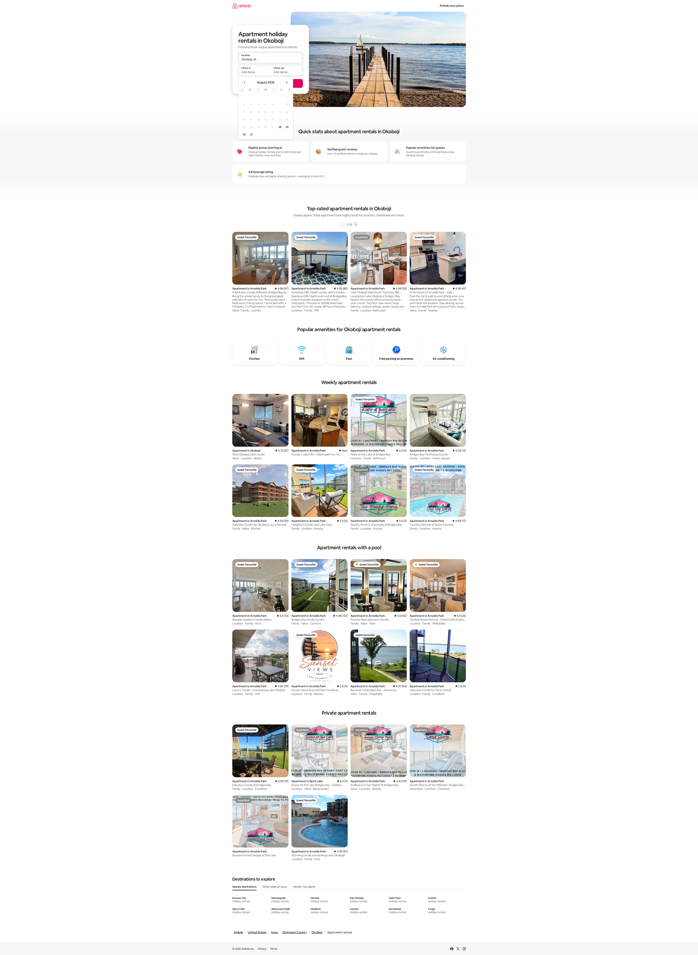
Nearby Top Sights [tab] (304, 886)
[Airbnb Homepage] (241, 5)
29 (287, 127)
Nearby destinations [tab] (244, 886)
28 (279, 127)
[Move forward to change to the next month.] (287, 82)
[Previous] (342, 224)
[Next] (356, 224)
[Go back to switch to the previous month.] (245, 82)
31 (251, 134)
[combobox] (270, 59)
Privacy (262, 948)
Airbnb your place (452, 6)
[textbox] (254, 72)
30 (244, 134)
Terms (273, 948)
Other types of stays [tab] (274, 886)
